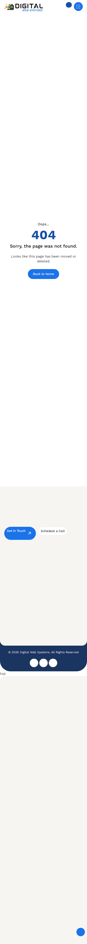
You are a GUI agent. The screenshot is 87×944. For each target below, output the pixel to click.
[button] (69, 5)
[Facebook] (43, 663)
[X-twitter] (34, 663)
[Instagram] (53, 663)
